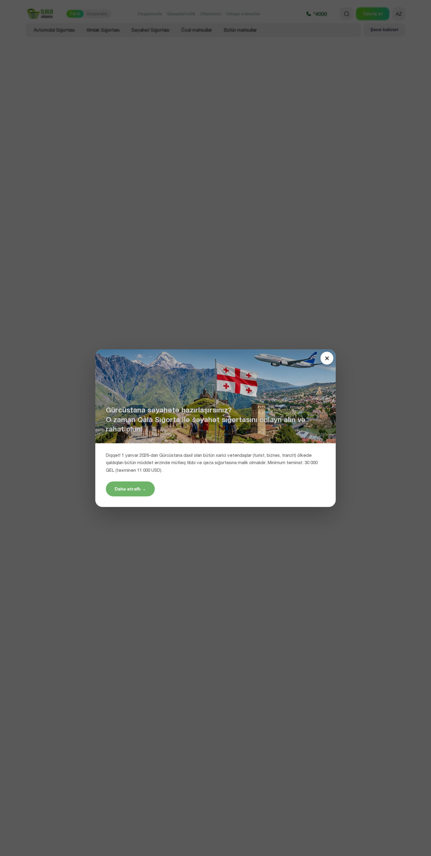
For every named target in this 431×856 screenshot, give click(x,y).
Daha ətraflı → (130, 488)
